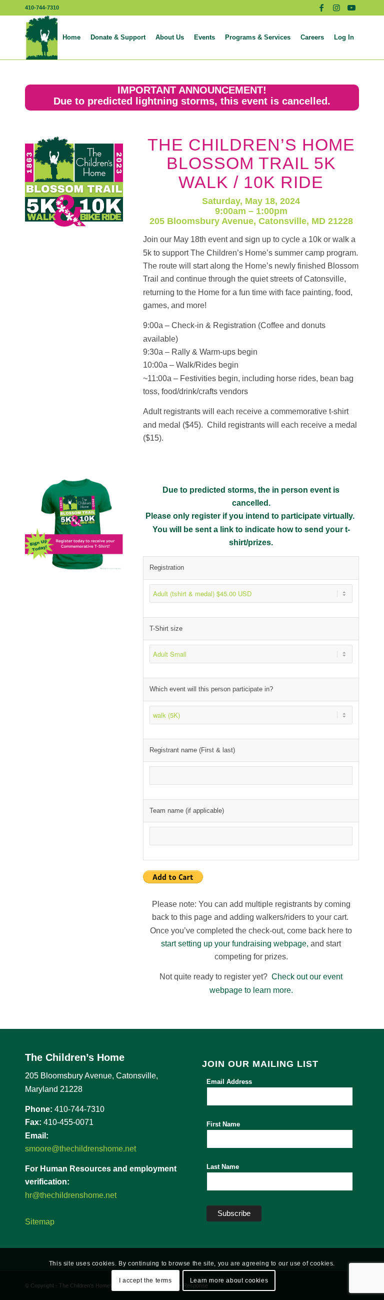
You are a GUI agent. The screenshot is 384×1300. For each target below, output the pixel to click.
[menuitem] (72, 38)
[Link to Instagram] (336, 7)
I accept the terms (145, 1280)
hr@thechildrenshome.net (70, 1195)
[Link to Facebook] (321, 7)
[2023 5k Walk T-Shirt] (74, 524)
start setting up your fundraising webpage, (234, 943)
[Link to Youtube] (351, 7)
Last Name (222, 1166)
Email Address (229, 1081)
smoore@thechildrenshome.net (80, 1148)
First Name (223, 1124)
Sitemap (39, 1221)
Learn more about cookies (229, 1280)
